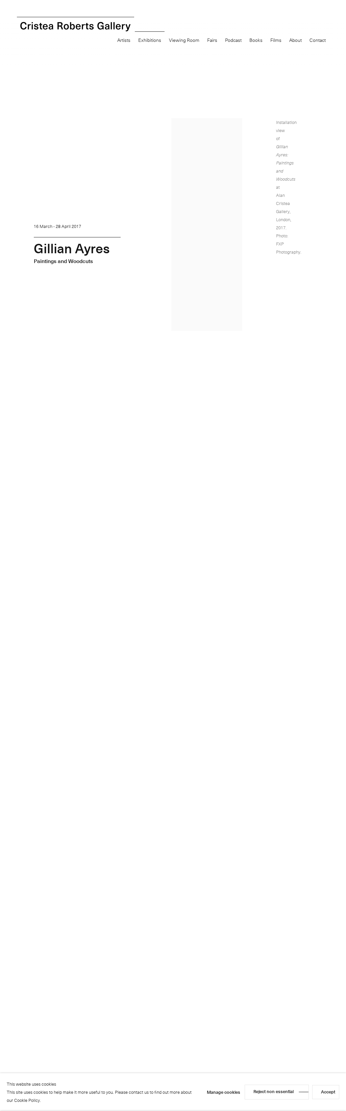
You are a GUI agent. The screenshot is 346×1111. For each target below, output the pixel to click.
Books (256, 40)
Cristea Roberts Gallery (75, 26)
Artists (123, 40)
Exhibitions (149, 40)
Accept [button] (328, 1091)
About (295, 40)
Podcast (233, 40)
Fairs (212, 40)
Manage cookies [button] (223, 1092)
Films (275, 40)
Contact (318, 40)
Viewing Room (184, 40)
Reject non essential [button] (273, 1091)
